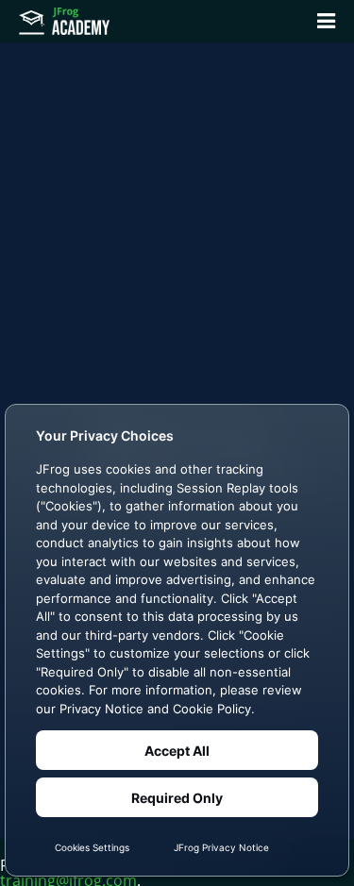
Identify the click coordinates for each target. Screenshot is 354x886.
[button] (326, 21)
